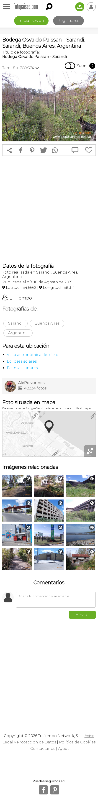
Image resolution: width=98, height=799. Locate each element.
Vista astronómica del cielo (32, 355)
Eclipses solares (22, 361)
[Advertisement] (49, 209)
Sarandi (15, 323)
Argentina (18, 333)
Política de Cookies (77, 742)
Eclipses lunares (22, 368)
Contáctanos (42, 748)
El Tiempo (17, 298)
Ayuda (64, 748)
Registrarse (68, 20)
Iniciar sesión (31, 20)
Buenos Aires (47, 323)
